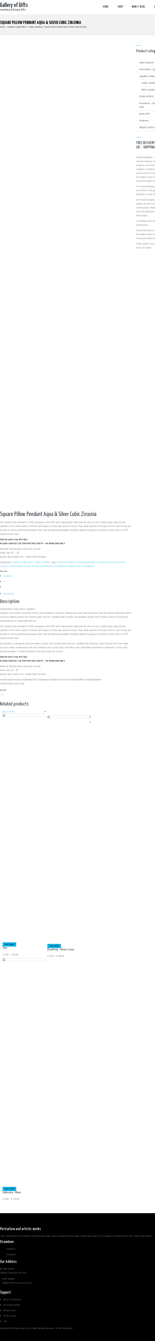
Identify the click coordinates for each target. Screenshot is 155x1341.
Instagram (11, 1254)
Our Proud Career (11, 1305)
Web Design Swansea (43, 1328)
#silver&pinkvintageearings (67, 566)
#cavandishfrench (106, 562)
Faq (5, 1321)
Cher (5, 948)
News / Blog (138, 6)
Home (105, 6)
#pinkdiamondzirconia (42, 566)
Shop (120, 6)
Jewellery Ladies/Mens (16, 27)
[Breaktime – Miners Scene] (68, 717)
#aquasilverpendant (86, 562)
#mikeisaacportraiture (20, 566)
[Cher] (24, 716)
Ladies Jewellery (35, 27)
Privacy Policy (9, 1310)
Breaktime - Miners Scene (60, 949)
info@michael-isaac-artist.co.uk (17, 1283)
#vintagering (87, 566)
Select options (9, 944)
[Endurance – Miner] (24, 960)
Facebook (10, 1249)
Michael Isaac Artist (21, 1328)
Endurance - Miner (12, 1192)
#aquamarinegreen (66, 562)
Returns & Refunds (12, 1299)
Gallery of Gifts (14, 5)
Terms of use (9, 1316)
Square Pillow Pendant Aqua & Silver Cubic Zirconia (65, 27)
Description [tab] (8, 594)
